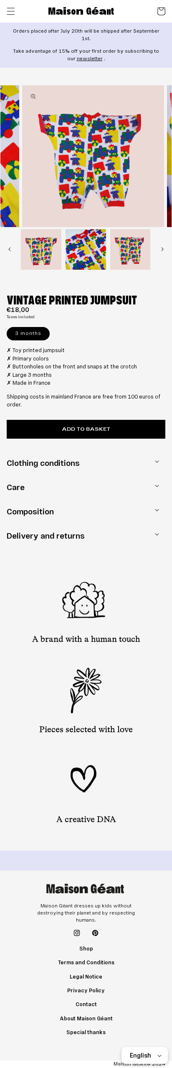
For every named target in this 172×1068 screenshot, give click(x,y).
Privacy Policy (86, 990)
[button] (11, 11)
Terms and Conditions (86, 962)
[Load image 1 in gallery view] (41, 249)
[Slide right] (162, 249)
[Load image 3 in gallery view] (130, 249)
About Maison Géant (86, 1018)
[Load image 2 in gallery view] (86, 249)
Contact (86, 1004)
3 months (28, 333)
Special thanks (86, 1032)
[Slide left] (9, 249)
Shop (86, 949)
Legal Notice (86, 977)
